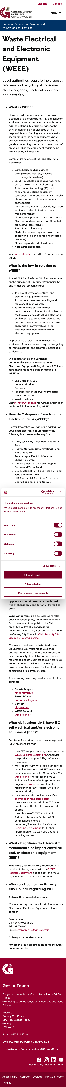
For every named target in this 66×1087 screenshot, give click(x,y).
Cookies (37, 1076)
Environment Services (19, 27)
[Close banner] (61, 492)
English (42, 3)
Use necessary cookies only (33, 592)
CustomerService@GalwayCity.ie (29, 1041)
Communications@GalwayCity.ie (40, 1049)
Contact (25, 1076)
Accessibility (9, 1076)
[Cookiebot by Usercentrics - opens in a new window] (41, 492)
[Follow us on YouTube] (61, 1060)
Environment (37, 24)
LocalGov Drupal (54, 1064)
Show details (49, 565)
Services (20, 24)
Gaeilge (57, 3)
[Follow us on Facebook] (39, 1059)
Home (6, 24)
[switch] (58, 534)
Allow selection (33, 584)
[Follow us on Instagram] (46, 1060)
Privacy (6, 1082)
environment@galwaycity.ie (32, 929)
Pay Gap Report (54, 1076)
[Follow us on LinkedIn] (53, 1060)
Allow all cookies (33, 575)
